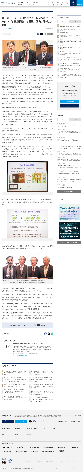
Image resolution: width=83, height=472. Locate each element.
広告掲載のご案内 (75, 421)
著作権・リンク (33, 461)
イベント (53, 3)
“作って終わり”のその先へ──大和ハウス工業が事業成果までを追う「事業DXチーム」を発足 (15, 372)
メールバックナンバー (70, 98)
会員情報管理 (41, 461)
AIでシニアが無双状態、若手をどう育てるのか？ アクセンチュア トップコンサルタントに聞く (42, 379)
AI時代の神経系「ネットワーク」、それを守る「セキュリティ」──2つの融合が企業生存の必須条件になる (42, 392)
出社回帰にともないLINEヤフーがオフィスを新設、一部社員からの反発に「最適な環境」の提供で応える (42, 372)
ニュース (43, 3)
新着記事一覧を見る (69, 191)
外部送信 (79, 461)
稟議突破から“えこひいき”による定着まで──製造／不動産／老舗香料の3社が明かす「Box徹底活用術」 (15, 391)
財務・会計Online (36, 3)
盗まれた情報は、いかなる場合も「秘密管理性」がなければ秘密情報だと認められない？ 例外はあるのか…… (69, 173)
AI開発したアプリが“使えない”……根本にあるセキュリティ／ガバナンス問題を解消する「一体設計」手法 (69, 166)
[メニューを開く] (2, 3)
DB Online (28, 3)
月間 (75, 21)
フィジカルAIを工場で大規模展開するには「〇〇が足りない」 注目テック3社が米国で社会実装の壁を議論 (15, 379)
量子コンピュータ (6, 34)
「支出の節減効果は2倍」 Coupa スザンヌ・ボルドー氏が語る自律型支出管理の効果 (69, 186)
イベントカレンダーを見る (70, 242)
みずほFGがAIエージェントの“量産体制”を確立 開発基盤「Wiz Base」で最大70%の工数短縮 (42, 386)
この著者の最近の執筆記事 (20, 355)
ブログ (29, 435)
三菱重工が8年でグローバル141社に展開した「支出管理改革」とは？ (15, 385)
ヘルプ (26, 461)
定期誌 (16, 435)
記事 (48, 3)
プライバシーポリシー (71, 461)
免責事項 (48, 461)
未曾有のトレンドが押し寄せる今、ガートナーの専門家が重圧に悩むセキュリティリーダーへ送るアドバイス (15, 397)
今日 (63, 21)
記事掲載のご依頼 (62, 421)
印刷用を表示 (7, 334)
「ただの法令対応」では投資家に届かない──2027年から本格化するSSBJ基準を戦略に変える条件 (42, 399)
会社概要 (53, 461)
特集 (58, 3)
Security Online (20, 3)
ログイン (70, 106)
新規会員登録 (70, 102)
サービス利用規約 (61, 461)
